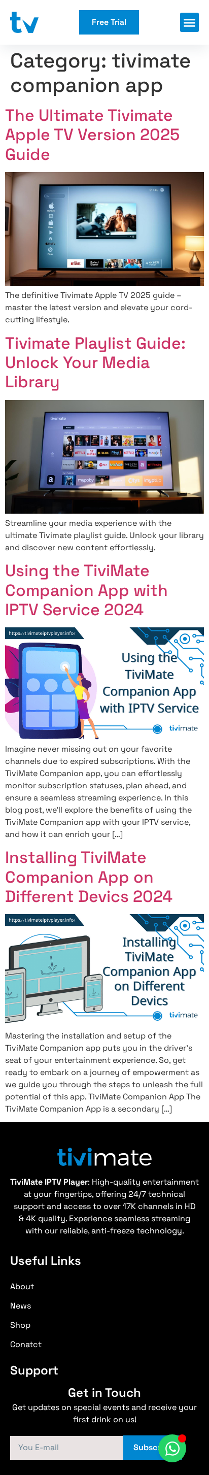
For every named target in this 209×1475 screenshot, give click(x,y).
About (22, 1286)
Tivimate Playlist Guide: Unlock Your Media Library (95, 362)
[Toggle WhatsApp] (172, 1448)
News (20, 1305)
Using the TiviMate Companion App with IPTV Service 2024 (86, 590)
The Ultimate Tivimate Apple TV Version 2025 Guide (92, 134)
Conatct (26, 1344)
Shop (20, 1325)
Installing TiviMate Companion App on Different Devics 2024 (88, 877)
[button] (189, 22)
